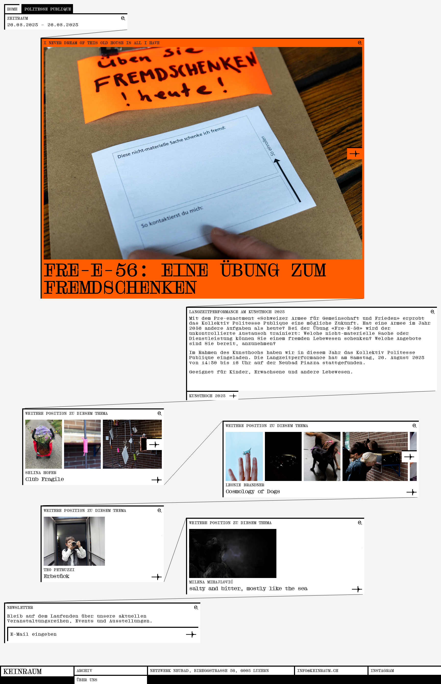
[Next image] (354, 153)
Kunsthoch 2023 (207, 395)
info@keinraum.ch (317, 670)
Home (12, 9)
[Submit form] (191, 634)
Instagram (382, 670)
